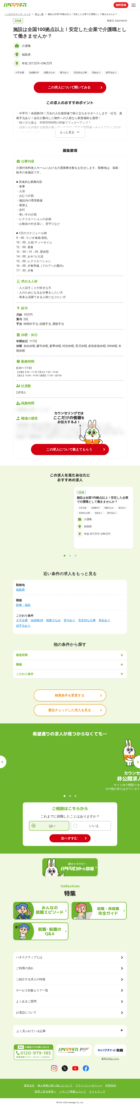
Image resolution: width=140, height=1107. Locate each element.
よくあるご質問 (26, 1001)
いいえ (94, 826)
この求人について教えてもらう (69, 449)
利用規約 (110, 1085)
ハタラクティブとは (29, 957)
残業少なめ (53, 620)
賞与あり (69, 620)
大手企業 (22, 620)
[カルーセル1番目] (64, 556)
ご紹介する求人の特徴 (30, 979)
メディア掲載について (72, 1091)
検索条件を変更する (69, 695)
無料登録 (121, 4)
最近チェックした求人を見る (69, 710)
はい (52, 826)
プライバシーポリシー (88, 1085)
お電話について (26, 1012)
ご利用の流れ (25, 968)
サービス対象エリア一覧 (32, 990)
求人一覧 (39, 14)
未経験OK (37, 620)
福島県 (20, 589)
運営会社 (29, 1085)
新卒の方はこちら (110, 1058)
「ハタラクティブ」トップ (17, 14)
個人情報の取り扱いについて (55, 1085)
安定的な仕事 (87, 620)
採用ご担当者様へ (45, 1091)
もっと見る (67, 132)
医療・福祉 (23, 605)
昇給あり (104, 620)
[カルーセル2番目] (70, 556)
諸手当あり (23, 626)
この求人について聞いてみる (69, 87)
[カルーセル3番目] (75, 556)
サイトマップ (97, 1091)
